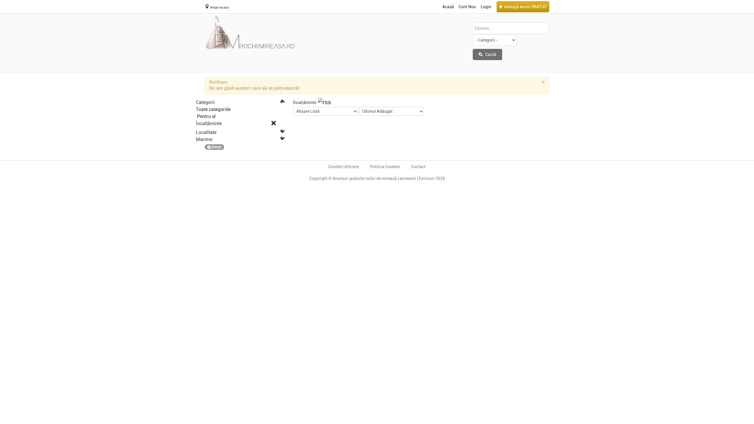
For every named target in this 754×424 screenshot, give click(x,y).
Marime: (204, 139)
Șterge (216, 147)
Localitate (206, 132)
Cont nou (467, 6)
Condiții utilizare (343, 166)
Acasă (448, 6)
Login (486, 6)
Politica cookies (385, 166)
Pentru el (206, 116)
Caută (490, 54)
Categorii (205, 102)
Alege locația (219, 7)
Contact (418, 166)
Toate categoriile (213, 109)
